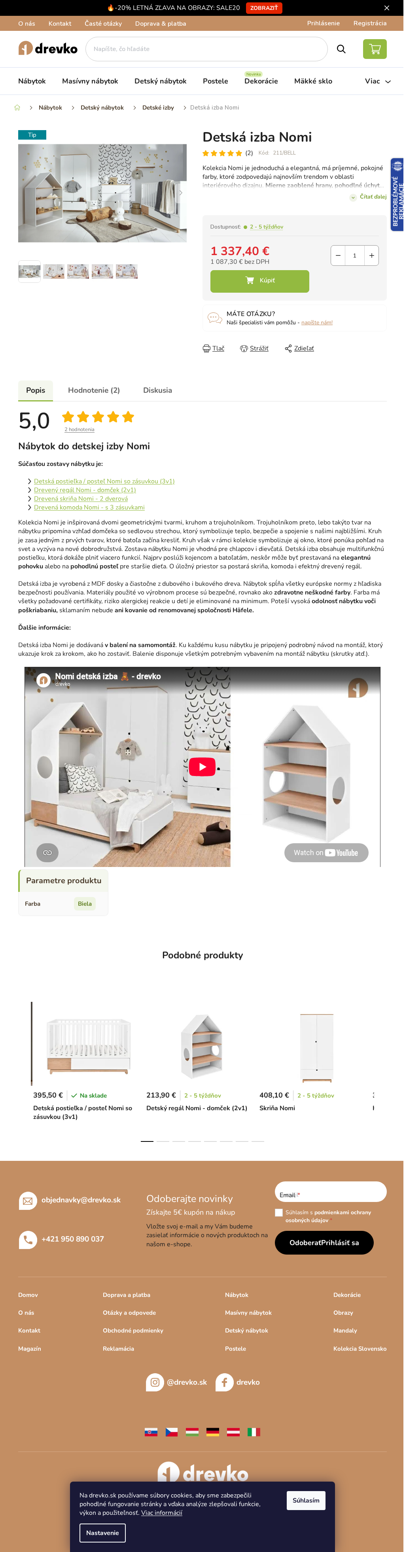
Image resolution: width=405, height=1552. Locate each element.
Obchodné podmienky (133, 1330)
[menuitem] (32, 81)
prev (24, 1069)
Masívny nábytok (248, 1313)
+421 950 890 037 (73, 1239)
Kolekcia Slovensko (360, 1349)
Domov (28, 1295)
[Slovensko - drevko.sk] (151, 1431)
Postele (235, 1349)
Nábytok (236, 1295)
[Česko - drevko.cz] (171, 1431)
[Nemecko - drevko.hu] (212, 1431)
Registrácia (370, 23)
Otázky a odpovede (129, 1313)
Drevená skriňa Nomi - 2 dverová (81, 498)
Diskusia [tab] (157, 390)
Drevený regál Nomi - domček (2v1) (85, 490)
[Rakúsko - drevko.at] (233, 1431)
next (380, 1069)
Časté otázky (103, 23)
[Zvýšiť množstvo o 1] (372, 255)
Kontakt (60, 23)
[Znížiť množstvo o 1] (338, 255)
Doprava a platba (126, 1295)
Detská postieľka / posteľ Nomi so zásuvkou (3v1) (104, 481)
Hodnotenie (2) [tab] (94, 390)
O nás (26, 23)
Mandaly (345, 1330)
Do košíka (259, 281)
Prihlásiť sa (340, 1242)
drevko (248, 1382)
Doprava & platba (160, 23)
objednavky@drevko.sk (81, 1200)
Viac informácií (161, 1512)
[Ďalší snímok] (181, 193)
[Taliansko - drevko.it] (254, 1431)
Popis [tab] (35, 390)
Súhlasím (306, 1500)
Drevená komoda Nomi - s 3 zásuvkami (89, 507)
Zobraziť (264, 8)
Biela (85, 904)
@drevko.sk (187, 1382)
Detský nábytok (246, 1330)
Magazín (29, 1349)
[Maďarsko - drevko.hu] (192, 1431)
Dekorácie (347, 1295)
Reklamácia (118, 1349)
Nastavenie (102, 1533)
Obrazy (343, 1313)
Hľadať (341, 49)
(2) (249, 153)
